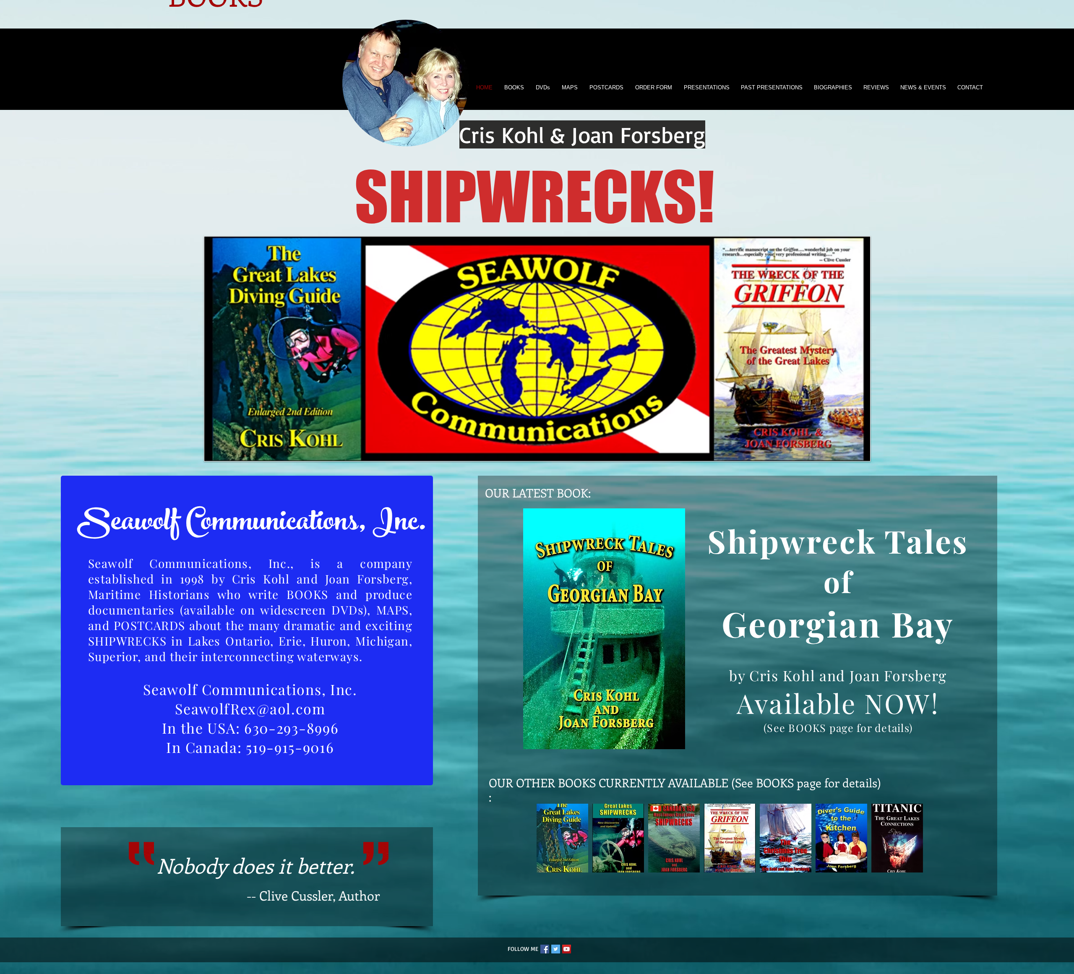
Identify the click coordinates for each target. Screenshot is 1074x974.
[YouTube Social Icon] (566, 949)
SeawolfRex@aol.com (250, 708)
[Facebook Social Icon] (544, 949)
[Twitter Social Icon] (555, 949)
